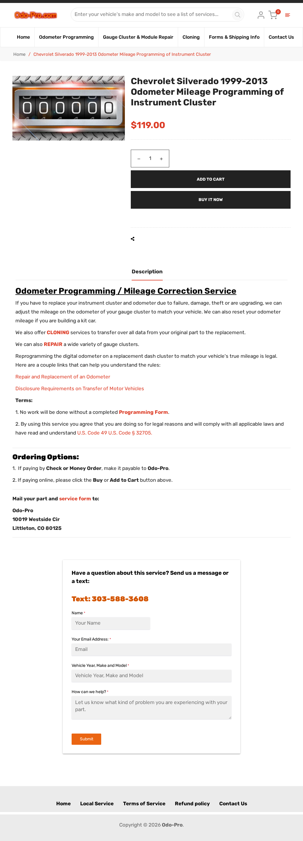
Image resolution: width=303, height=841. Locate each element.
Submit (86, 739)
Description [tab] (147, 271)
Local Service (97, 803)
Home (19, 54)
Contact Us (233, 803)
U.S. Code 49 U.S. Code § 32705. (114, 433)
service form (75, 499)
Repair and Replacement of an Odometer (62, 377)
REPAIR (53, 344)
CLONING (58, 332)
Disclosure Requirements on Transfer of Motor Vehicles (79, 388)
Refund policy (192, 803)
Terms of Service (144, 803)
